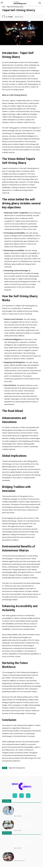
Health (16, 806)
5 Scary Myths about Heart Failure (25, 857)
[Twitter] (28, 795)
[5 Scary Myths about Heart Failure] (8, 856)
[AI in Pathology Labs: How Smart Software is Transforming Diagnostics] (8, 824)
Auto (3, 7)
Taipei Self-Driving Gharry (16, 768)
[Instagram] (21, 795)
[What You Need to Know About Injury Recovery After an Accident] (8, 842)
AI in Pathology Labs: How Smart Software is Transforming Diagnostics (25, 825)
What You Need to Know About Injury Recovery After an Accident (26, 843)
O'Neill (10, 17)
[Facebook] (15, 795)
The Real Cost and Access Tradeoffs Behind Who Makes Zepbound (25, 811)
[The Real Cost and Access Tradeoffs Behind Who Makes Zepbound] (8, 810)
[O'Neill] (4, 16)
